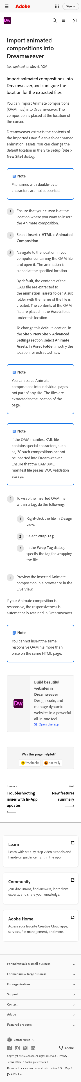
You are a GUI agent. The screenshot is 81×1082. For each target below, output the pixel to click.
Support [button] (12, 994)
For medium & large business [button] (26, 974)
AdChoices (16, 1074)
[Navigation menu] (7, 6)
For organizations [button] (18, 984)
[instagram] (17, 1048)
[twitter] (25, 1048)
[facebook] (9, 1048)
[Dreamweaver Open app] (75, 20)
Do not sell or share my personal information (32, 1068)
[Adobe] (23, 6)
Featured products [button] (19, 1025)
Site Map (65, 1068)
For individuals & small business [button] (28, 964)
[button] (57, 6)
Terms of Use (14, 1062)
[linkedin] (33, 1048)
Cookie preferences (35, 1062)
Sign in (70, 6)
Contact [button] (12, 1004)
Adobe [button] (11, 1014)
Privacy (63, 1055)
